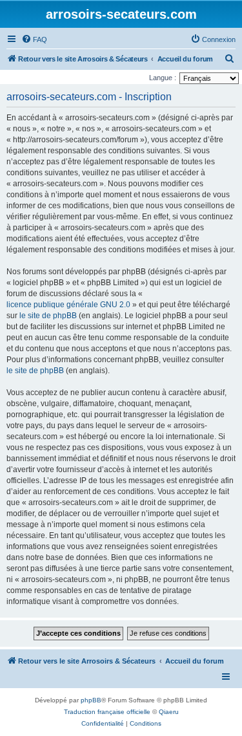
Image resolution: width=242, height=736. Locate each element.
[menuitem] (34, 39)
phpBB (91, 700)
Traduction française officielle (107, 711)
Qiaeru (169, 711)
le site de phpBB (48, 315)
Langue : (162, 77)
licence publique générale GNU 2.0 (68, 304)
